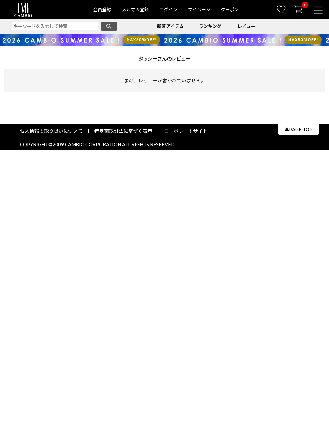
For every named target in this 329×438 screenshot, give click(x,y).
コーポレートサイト (183, 131)
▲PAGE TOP (298, 129)
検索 (109, 26)
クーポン (230, 9)
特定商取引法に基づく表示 (123, 131)
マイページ (199, 9)
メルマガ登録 (135, 9)
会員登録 (102, 9)
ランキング (210, 26)
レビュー (246, 26)
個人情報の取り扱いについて (53, 131)
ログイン (168, 9)
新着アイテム (170, 26)
